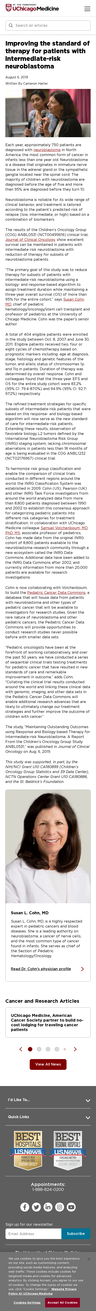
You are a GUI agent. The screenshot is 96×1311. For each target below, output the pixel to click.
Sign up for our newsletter (29, 1224)
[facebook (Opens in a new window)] (24, 1207)
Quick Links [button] (18, 1117)
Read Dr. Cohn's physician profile (41, 969)
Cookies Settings (27, 1302)
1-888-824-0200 (48, 1187)
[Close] (89, 1259)
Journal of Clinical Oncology (30, 240)
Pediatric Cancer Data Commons (56, 593)
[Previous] (23, 1049)
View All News (48, 1064)
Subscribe (76, 1234)
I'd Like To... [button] (19, 1100)
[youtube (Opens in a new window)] (71, 1207)
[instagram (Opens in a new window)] (59, 1207)
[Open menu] (87, 8)
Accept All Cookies (62, 1302)
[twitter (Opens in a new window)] (36, 1207)
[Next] (73, 1049)
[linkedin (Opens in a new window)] (48, 1207)
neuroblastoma (47, 150)
